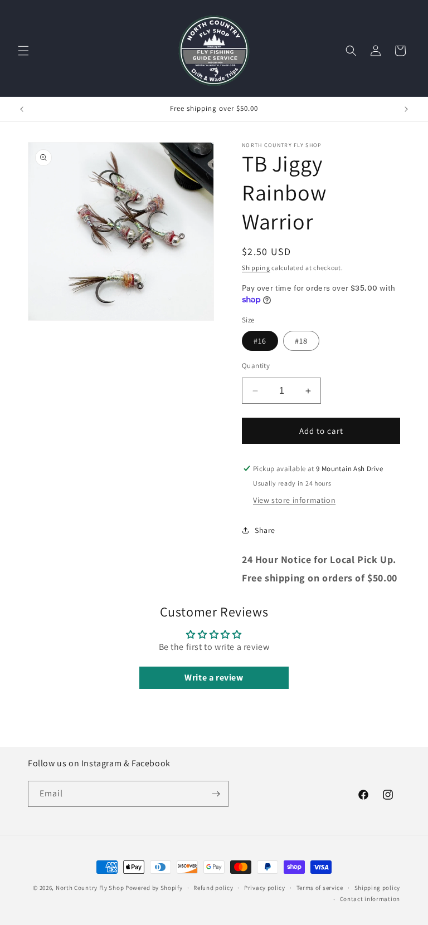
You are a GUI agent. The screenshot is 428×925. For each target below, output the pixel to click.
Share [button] (265, 530)
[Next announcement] (406, 109)
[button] (23, 50)
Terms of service (319, 888)
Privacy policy (264, 888)
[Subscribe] (215, 794)
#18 (301, 341)
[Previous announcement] (21, 109)
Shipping (256, 267)
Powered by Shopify (154, 888)
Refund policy (213, 888)
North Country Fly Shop (90, 888)
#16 (260, 341)
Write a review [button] (213, 677)
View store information (294, 500)
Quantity (256, 365)
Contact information (370, 899)
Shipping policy (377, 888)
